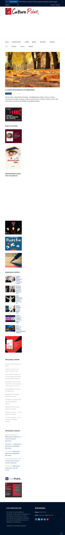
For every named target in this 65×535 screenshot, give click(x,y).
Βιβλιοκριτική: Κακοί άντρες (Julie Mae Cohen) (12, 468)
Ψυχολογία (8, 93)
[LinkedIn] (57, 5)
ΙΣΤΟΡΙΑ (14, 46)
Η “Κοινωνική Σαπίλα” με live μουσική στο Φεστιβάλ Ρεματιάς (13, 419)
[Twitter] (53, 5)
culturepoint (8, 444)
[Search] (18, 5)
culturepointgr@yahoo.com (46, 515)
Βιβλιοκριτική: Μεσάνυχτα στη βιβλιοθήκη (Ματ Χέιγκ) (13, 446)
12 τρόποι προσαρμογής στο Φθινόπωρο (20, 90)
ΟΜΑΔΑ (31, 46)
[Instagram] (55, 5)
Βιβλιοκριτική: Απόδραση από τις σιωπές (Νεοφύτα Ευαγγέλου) (13, 439)
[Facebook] (51, 5)
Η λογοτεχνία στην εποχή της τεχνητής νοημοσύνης (13, 461)
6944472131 (42, 512)
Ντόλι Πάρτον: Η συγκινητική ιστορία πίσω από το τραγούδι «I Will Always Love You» (13, 384)
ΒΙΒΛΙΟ (34, 42)
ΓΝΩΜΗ (27, 42)
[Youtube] (59, 5)
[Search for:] (10, 5)
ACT (6, 46)
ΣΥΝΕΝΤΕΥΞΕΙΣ (16, 42)
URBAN (22, 46)
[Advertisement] (32, 28)
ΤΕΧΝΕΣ (52, 42)
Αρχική (7, 42)
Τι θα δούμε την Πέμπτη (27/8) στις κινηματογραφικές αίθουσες (13, 402)
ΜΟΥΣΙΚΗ (43, 42)
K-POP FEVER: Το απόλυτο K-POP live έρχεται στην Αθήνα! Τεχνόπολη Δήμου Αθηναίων (38, 3)
